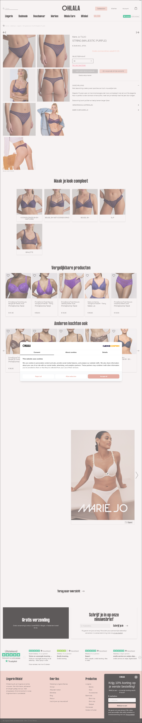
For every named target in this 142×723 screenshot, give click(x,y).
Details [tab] (105, 352)
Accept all (103, 376)
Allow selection (71, 376)
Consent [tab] (37, 352)
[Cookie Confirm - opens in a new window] (111, 346)
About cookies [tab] (71, 352)
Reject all (38, 376)
